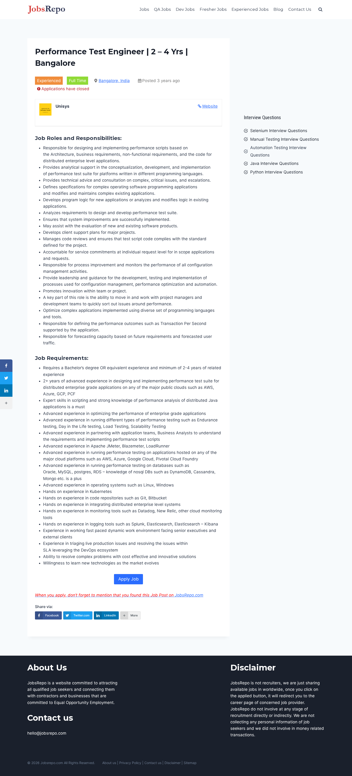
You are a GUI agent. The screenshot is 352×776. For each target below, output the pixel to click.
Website (210, 106)
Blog (278, 9)
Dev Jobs (185, 9)
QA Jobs (162, 9)
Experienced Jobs (250, 9)
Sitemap (190, 763)
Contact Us (299, 9)
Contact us (152, 763)
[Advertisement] (284, 74)
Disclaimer (173, 763)
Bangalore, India (114, 80)
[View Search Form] (320, 9)
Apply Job (128, 578)
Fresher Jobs (213, 9)
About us (109, 763)
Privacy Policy (130, 763)
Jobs (144, 9)
